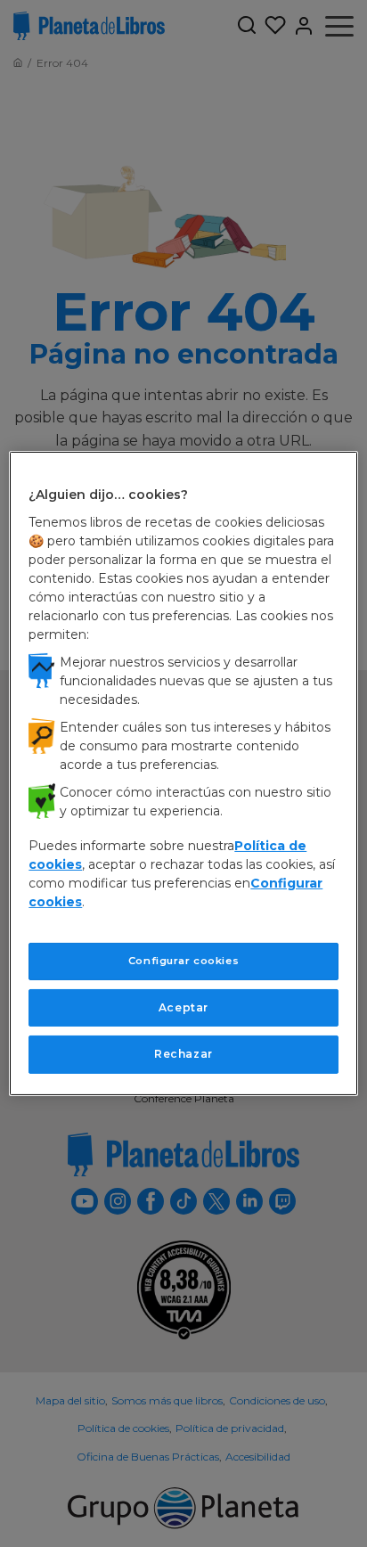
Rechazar (183, 1053)
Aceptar (183, 1006)
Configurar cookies (183, 960)
